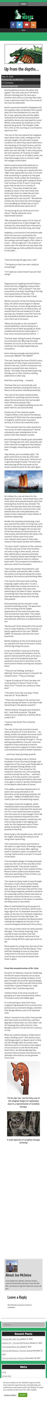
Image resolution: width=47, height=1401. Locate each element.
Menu (23, 4)
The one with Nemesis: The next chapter (17, 1350)
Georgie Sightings (10, 86)
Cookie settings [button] (10, 1395)
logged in (20, 1304)
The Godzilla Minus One (11, 1346)
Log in (4, 1372)
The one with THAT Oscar (11, 1339)
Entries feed (6, 1376)
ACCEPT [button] (23, 1395)
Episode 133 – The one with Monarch (16, 1343)
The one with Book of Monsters (14, 1358)
